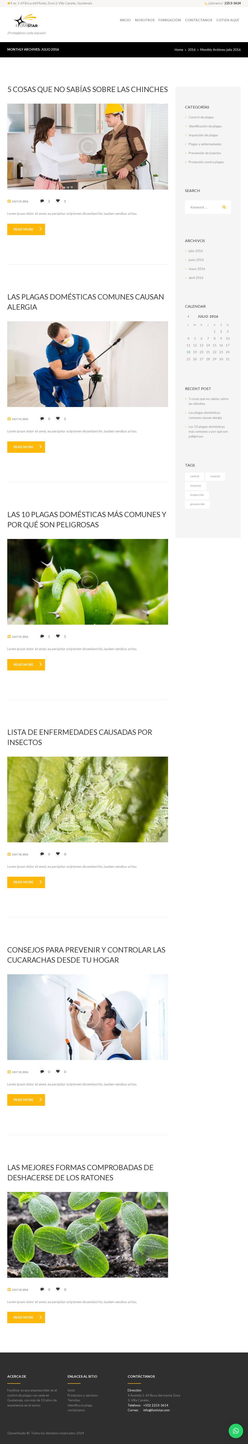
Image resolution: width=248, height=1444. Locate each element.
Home (179, 50)
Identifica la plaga (80, 1405)
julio (196, 251)
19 (195, 352)
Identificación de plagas (205, 126)
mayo (197, 269)
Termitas (74, 1400)
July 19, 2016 (20, 201)
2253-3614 (232, 3)
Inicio (71, 1390)
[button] (236, 1431)
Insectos (195, 485)
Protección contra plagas (206, 162)
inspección (197, 494)
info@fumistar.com (156, 1410)
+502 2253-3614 (155, 1405)
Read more (23, 229)
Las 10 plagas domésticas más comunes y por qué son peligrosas (208, 431)
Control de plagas (201, 117)
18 (188, 352)
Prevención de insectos (205, 153)
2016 (192, 50)
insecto (215, 476)
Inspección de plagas (203, 135)
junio (196, 260)
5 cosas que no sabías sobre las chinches (87, 89)
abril (196, 278)
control (194, 476)
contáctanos (76, 1410)
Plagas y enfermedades (205, 144)
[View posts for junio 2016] (188, 316)
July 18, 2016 (20, 854)
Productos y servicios (83, 1395)
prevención (197, 504)
